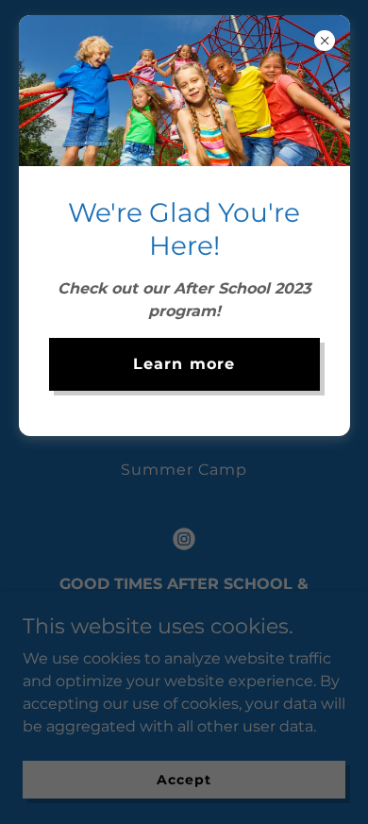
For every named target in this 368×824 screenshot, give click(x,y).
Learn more (183, 364)
